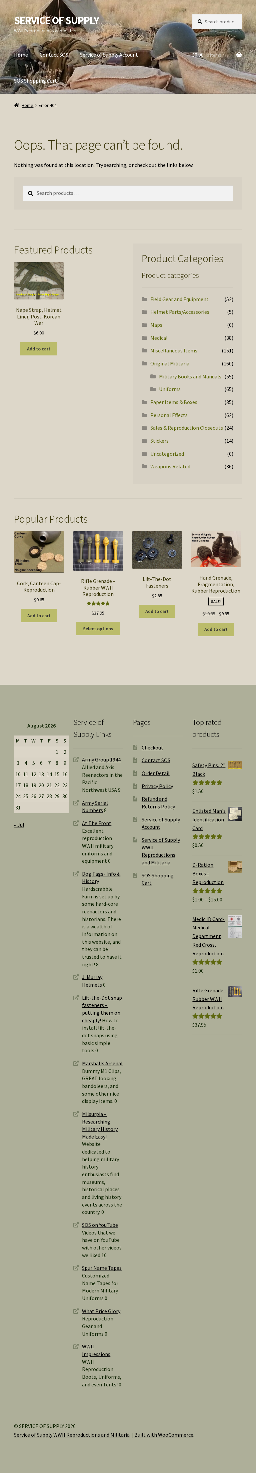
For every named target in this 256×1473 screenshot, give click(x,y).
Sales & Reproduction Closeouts (186, 427)
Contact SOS (54, 54)
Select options (98, 629)
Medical (159, 337)
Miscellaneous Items (173, 350)
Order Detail (156, 773)
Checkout (152, 747)
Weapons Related (170, 466)
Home (21, 54)
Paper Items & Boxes (173, 402)
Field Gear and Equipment (179, 299)
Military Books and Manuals (190, 376)
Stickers (159, 440)
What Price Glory (101, 1311)
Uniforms (170, 389)
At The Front (96, 823)
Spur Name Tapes (102, 1267)
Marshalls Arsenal (102, 1063)
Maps (156, 324)
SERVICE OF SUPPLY (56, 20)
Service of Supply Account (109, 54)
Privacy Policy (157, 786)
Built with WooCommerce (163, 1434)
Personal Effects (169, 415)
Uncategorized (167, 453)
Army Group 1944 (101, 759)
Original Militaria (169, 363)
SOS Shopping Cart (35, 80)
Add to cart (38, 349)
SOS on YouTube (100, 1225)
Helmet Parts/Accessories (179, 311)
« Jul (19, 824)
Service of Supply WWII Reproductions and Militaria (72, 1434)
